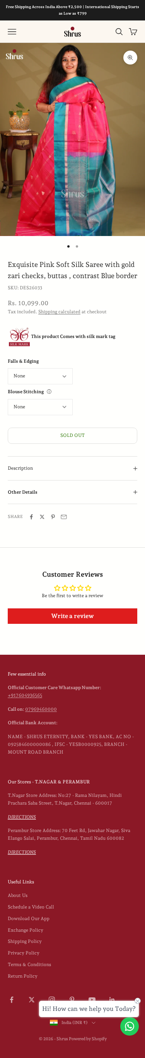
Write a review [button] (72, 616)
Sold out (72, 435)
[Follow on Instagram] (52, 1000)
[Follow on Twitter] (32, 1000)
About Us (17, 895)
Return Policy (23, 976)
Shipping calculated (59, 311)
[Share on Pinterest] (53, 517)
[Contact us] (129, 1026)
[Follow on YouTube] (92, 1000)
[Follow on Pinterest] (72, 1000)
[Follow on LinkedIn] (112, 1000)
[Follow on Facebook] (11, 1000)
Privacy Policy (23, 953)
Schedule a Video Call (31, 907)
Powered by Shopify (88, 1038)
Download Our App (28, 918)
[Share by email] (64, 517)
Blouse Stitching (26, 391)
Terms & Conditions (29, 964)
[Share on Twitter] (42, 517)
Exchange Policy (25, 930)
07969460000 (41, 709)
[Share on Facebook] (31, 517)
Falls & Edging (23, 361)
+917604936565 (25, 695)
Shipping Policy (25, 941)
